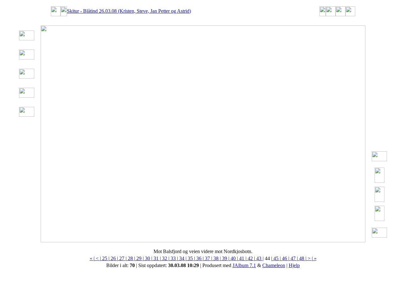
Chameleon (273, 265)
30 (147, 258)
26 (113, 258)
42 (250, 258)
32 (164, 258)
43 (259, 258)
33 (173, 258)
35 (190, 258)
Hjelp (294, 265)
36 (199, 258)
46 (284, 258)
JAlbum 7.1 (244, 265)
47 (293, 258)
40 (233, 258)
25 (104, 258)
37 (207, 258)
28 (130, 258)
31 (156, 258)
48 (301, 258)
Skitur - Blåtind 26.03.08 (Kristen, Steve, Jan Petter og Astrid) (129, 11)
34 (182, 258)
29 (139, 258)
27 (122, 258)
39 (224, 258)
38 (216, 258)
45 (276, 258)
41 (242, 258)
